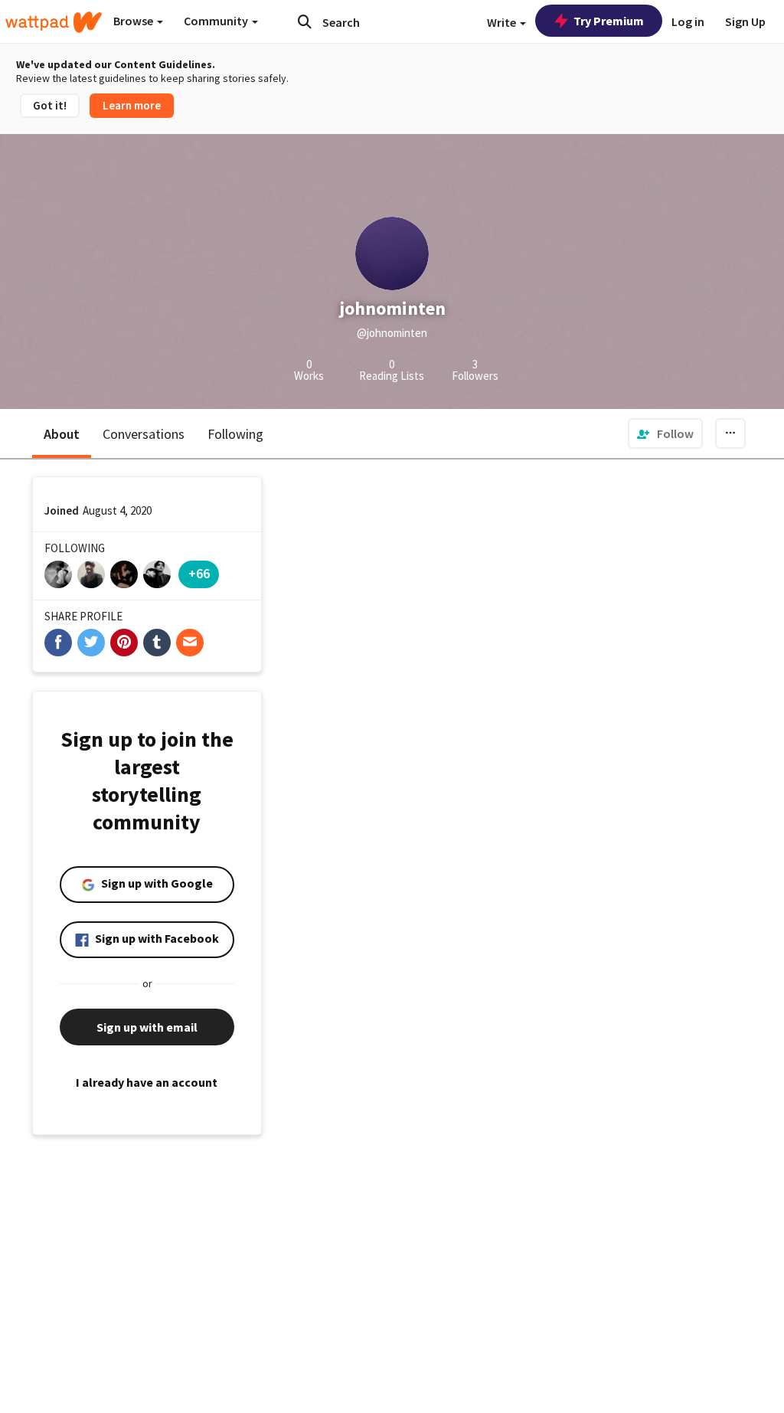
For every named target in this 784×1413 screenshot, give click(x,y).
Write (502, 22)
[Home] (53, 22)
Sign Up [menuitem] (745, 21)
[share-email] (190, 642)
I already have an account (146, 1082)
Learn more (132, 105)
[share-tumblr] (157, 642)
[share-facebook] (58, 642)
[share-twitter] (91, 642)
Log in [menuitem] (687, 21)
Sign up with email (147, 1027)
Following (235, 434)
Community (217, 20)
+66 (199, 573)
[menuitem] (665, 433)
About (62, 434)
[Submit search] (304, 21)
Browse (134, 20)
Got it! (50, 105)
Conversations (144, 434)
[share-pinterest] (124, 642)
